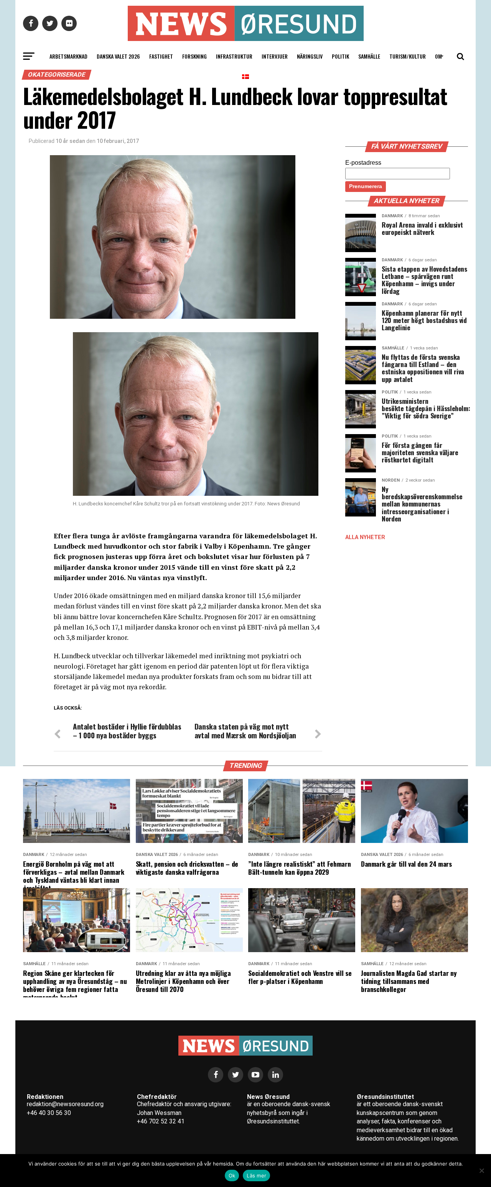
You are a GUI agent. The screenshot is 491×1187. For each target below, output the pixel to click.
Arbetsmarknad (68, 56)
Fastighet (161, 56)
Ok (232, 1175)
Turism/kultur (407, 56)
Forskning (194, 56)
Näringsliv (310, 56)
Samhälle (369, 56)
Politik (340, 56)
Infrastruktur (234, 56)
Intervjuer (275, 56)
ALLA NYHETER (365, 537)
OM (438, 56)
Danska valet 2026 (118, 56)
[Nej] (481, 1170)
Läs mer (256, 1175)
